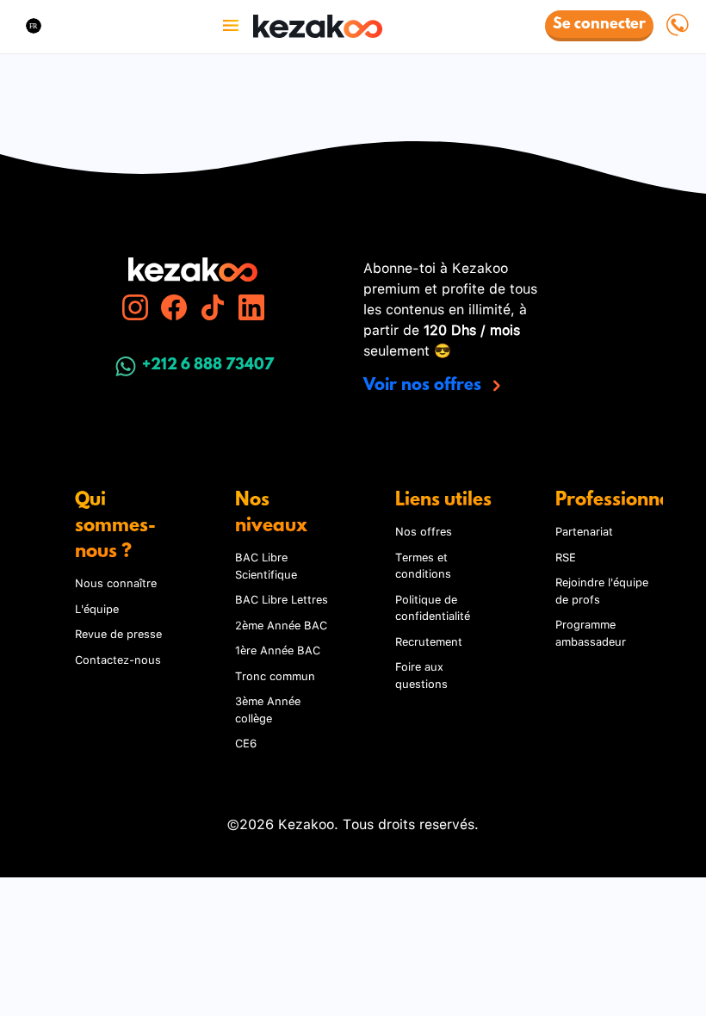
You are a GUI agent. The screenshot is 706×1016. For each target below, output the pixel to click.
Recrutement (428, 640)
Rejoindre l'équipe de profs (601, 590)
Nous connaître (116, 582)
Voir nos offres (424, 385)
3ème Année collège (267, 709)
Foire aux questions (421, 674)
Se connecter (599, 25)
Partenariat (584, 530)
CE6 (246, 742)
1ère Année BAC (277, 649)
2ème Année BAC (281, 624)
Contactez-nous (118, 658)
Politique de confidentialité (432, 607)
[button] (33, 26)
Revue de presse (118, 633)
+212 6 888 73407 (208, 366)
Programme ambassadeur (590, 632)
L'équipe (97, 608)
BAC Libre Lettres (281, 598)
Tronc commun (275, 675)
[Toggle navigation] (231, 26)
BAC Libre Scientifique (266, 565)
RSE (565, 556)
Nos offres (423, 530)
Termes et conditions (423, 565)
